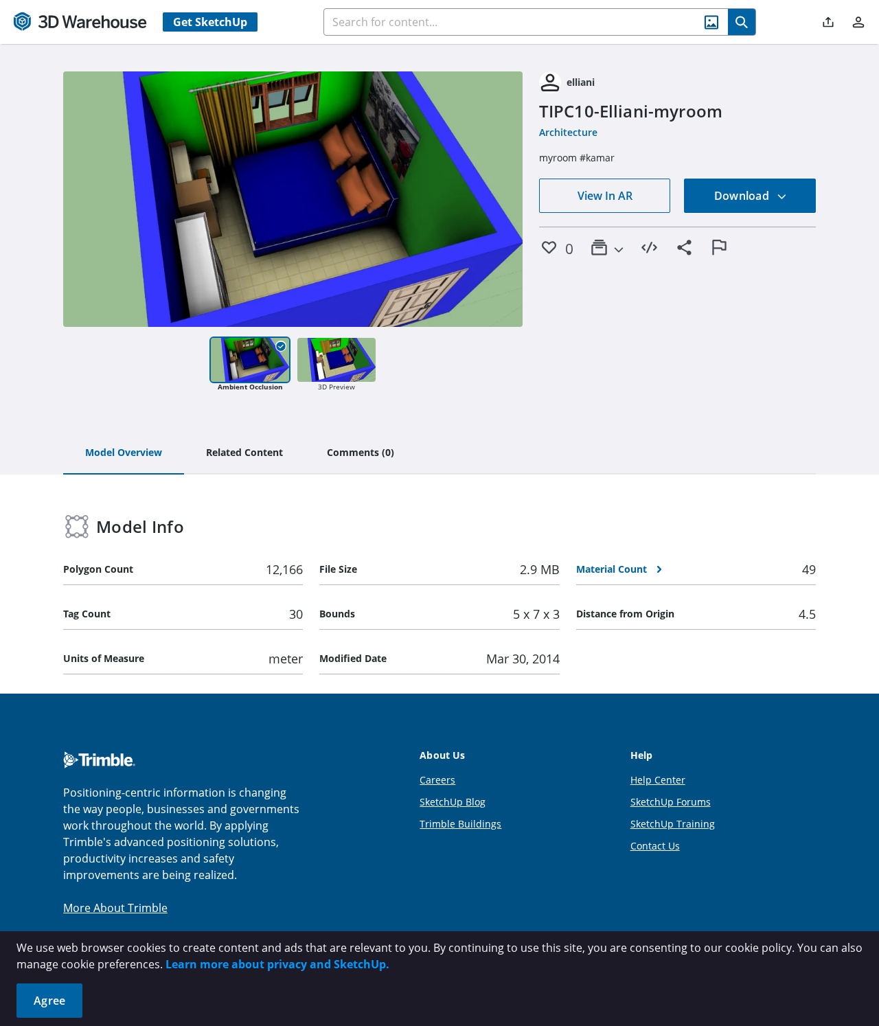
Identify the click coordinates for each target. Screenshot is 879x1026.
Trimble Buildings (460, 823)
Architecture (568, 132)
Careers (437, 779)
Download (743, 195)
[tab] (123, 453)
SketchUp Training (672, 823)
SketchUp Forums (670, 801)
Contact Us (655, 845)
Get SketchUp (210, 22)
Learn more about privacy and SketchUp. (277, 964)
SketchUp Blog (453, 801)
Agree (49, 1000)
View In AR (605, 195)
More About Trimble (115, 907)
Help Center (657, 779)
